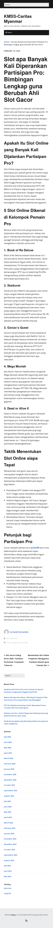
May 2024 (7, 876)
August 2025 (9, 796)
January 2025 (9, 833)
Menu (10, 32)
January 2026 (9, 769)
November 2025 (10, 780)
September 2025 (10, 790)
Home (6, 42)
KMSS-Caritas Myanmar (18, 18)
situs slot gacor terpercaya (17, 642)
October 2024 (9, 849)
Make (13, 915)
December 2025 (10, 774)
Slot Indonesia (12, 638)
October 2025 (9, 785)
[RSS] (26, 921)
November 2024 (10, 844)
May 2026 (7, 747)
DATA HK (7, 888)
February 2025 (9, 828)
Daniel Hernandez (20, 632)
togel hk (7, 893)
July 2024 (7, 866)
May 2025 (7, 812)
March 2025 (8, 823)
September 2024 (10, 855)
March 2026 (8, 758)
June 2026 (7, 742)
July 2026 (7, 737)
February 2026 (9, 764)
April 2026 (8, 753)
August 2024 (9, 860)
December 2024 (10, 839)
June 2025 (7, 807)
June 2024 (7, 871)
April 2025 (8, 817)
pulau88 (35, 547)
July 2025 (7, 801)
